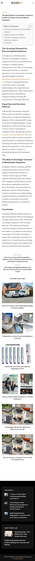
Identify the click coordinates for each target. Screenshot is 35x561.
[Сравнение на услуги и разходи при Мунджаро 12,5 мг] (17, 353)
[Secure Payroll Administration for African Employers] (17, 384)
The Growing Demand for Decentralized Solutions (17, 30)
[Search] (33, 3)
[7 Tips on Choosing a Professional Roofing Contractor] (6, 494)
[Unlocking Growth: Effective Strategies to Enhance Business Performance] (6, 503)
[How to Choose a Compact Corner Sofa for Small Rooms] (17, 444)
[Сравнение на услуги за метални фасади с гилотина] (17, 323)
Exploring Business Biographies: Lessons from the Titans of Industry (20, 515)
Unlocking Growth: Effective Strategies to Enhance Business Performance (19, 506)
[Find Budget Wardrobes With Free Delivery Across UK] (17, 414)
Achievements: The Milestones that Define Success (22, 534)
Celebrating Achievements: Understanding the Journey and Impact (16, 542)
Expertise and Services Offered (14, 35)
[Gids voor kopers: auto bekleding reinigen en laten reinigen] (17, 293)
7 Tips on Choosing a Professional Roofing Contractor (18, 496)
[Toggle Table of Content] (29, 26)
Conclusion (8, 43)
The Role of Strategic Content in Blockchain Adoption (14, 38)
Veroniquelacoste (17, 559)
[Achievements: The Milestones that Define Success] (8, 533)
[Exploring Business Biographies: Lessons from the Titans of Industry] (6, 513)
